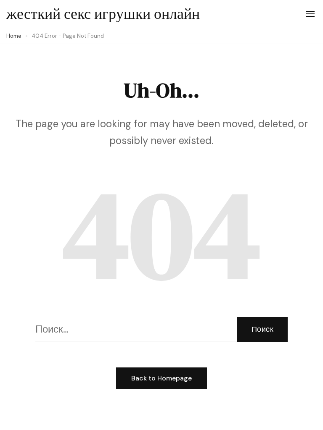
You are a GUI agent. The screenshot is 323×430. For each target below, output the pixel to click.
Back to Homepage (161, 378)
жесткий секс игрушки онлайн (103, 13)
